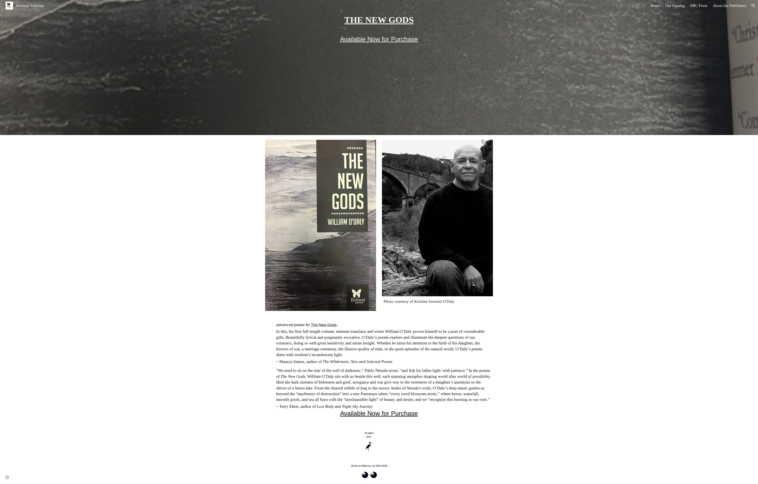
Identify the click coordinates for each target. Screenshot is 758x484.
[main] (379, 20)
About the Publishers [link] (729, 5)
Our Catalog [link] (675, 5)
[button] (753, 5)
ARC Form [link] (698, 5)
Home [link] (655, 5)
